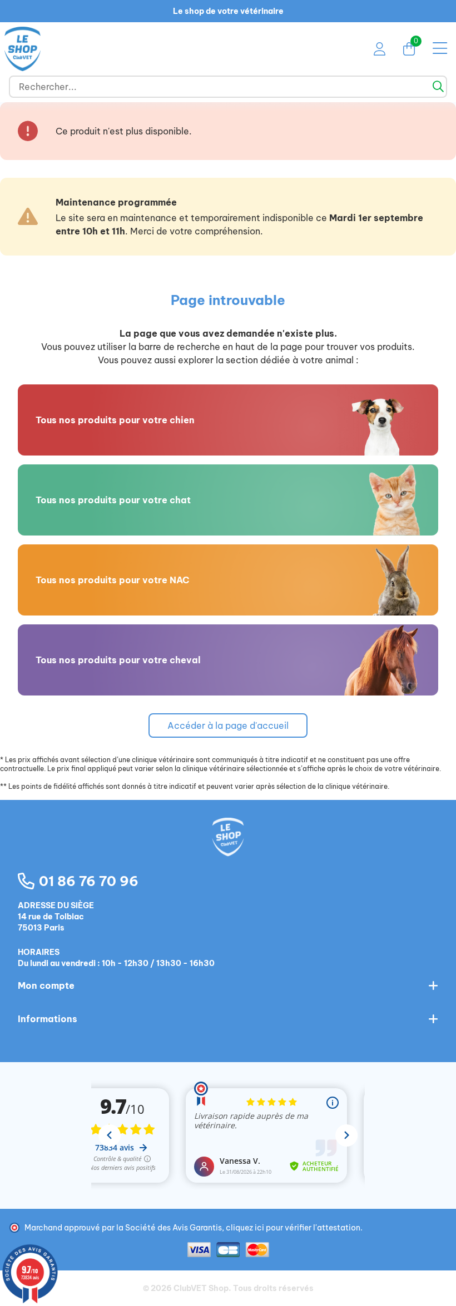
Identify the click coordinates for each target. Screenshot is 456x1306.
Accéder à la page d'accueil (228, 725)
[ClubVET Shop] (228, 848)
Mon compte (46, 985)
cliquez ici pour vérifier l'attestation (293, 1228)
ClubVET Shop (201, 1288)
